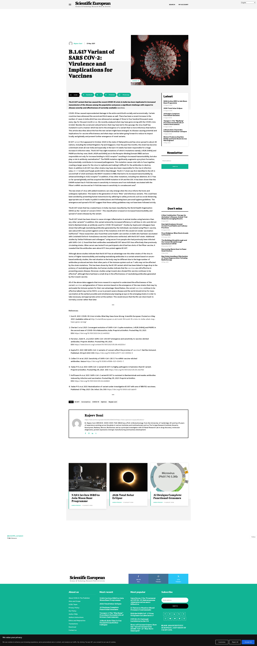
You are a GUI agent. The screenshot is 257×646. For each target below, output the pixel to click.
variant (77, 142)
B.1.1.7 (76, 171)
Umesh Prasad (76, 505)
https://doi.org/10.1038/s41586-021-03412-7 (105, 361)
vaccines (120, 107)
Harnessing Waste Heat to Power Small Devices (174, 250)
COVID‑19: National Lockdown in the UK (140, 620)
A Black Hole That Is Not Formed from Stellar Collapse (175, 131)
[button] (172, 4)
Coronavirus (85, 402)
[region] (128, 640)
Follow (253, 537)
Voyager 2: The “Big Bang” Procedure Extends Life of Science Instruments (174, 123)
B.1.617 (77, 402)
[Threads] (184, 618)
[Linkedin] (92, 433)
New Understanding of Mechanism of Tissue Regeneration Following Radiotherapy (174, 258)
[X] (96, 433)
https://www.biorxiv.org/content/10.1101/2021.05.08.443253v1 (99, 344)
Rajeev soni (113, 402)
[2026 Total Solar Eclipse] (128, 477)
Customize (221, 642)
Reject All (235, 642)
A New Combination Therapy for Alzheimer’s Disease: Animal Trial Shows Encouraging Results (174, 217)
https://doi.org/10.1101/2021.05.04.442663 (92, 381)
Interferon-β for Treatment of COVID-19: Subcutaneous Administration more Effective (143, 601)
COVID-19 (135, 81)
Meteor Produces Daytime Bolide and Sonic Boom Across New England (175, 139)
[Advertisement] (128, 16)
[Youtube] (170, 618)
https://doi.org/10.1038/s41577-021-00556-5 (114, 353)
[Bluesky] (175, 618)
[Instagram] (89, 433)
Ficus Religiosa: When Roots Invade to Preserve (174, 234)
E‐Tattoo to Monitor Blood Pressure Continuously (143, 609)
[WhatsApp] (165, 618)
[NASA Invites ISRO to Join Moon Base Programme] (88, 477)
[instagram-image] (16, 558)
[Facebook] (85, 433)
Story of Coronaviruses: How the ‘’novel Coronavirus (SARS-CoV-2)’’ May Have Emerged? (144, 628)
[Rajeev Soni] (71, 43)
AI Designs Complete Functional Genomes (172, 114)
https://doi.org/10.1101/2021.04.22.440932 (92, 333)
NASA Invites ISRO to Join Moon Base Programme (175, 102)
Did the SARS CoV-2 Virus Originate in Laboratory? (142, 614)
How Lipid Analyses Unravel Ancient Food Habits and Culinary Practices (174, 226)
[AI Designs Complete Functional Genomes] (169, 477)
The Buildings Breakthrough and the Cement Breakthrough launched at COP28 (174, 242)
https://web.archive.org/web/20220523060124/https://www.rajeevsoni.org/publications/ (114, 420)
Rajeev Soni (78, 43)
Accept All (248, 642)
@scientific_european (15, 536)
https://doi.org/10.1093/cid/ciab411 (121, 389)
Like (138, 574)
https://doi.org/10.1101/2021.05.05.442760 (126, 369)
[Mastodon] (179, 618)
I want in (175, 166)
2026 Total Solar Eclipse (173, 108)
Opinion (104, 402)
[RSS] (179, 614)
